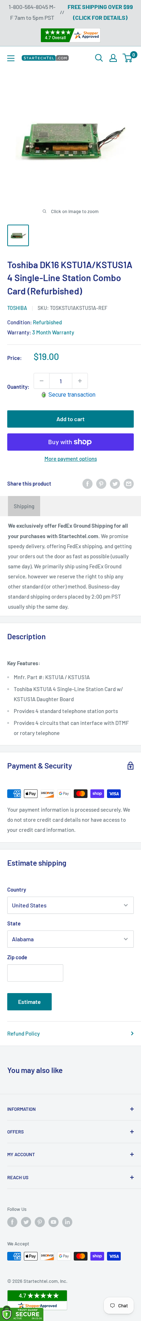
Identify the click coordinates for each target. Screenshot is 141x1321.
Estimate (29, 1001)
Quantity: (18, 386)
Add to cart (70, 418)
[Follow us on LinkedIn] (67, 1222)
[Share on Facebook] (87, 483)
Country (16, 889)
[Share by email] (129, 483)
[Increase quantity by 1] (79, 380)
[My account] (113, 58)
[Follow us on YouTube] (53, 1222)
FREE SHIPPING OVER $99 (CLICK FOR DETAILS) (100, 12)
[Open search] (99, 58)
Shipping (24, 506)
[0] (127, 58)
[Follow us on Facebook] (12, 1222)
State (14, 923)
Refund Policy (23, 1033)
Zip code (17, 957)
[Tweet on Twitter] (115, 483)
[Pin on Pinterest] (101, 483)
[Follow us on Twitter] (26, 1222)
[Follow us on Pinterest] (40, 1222)
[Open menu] (10, 58)
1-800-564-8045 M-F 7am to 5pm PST (32, 12)
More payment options (70, 458)
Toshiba (17, 308)
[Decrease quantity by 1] (41, 380)
